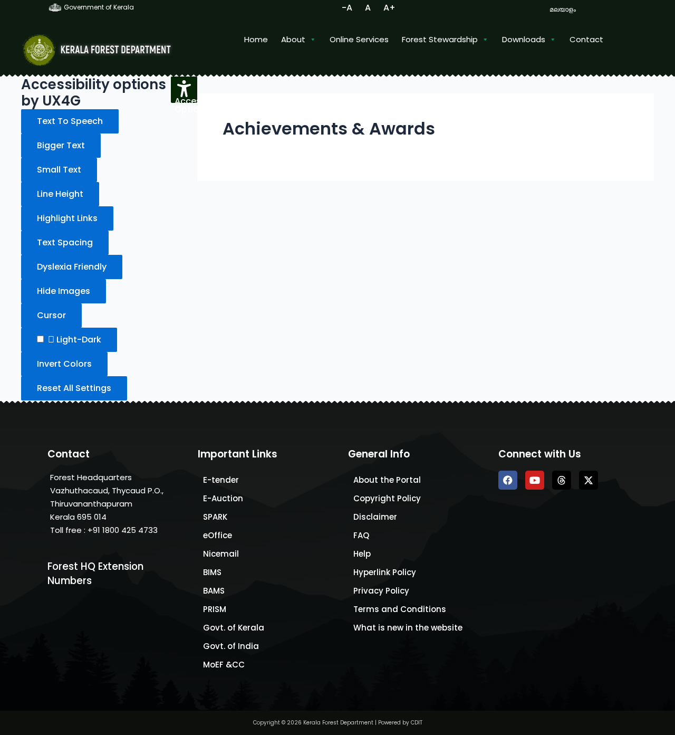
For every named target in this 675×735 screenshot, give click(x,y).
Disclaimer (375, 516)
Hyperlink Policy (384, 572)
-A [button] (347, 8)
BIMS (212, 572)
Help (362, 553)
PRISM (214, 609)
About (293, 39)
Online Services (359, 39)
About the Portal (387, 479)
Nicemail (221, 553)
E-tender (221, 479)
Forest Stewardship (440, 39)
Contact (586, 39)
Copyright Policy (387, 498)
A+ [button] (389, 8)
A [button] (368, 8)
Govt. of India (231, 646)
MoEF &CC (224, 664)
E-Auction (223, 498)
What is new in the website (407, 627)
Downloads (523, 39)
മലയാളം (562, 9)
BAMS (214, 590)
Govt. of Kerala (233, 627)
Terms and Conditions (399, 609)
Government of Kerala (98, 7)
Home (256, 39)
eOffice (217, 535)
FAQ (361, 535)
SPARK (215, 516)
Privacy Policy (381, 590)
